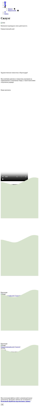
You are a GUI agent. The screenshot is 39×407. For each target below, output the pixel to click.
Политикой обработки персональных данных (15, 401)
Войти (6, 14)
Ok (2, 404)
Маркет (10, 9)
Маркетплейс (12, 10)
